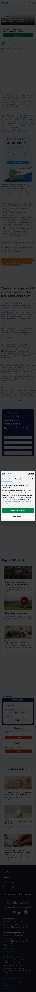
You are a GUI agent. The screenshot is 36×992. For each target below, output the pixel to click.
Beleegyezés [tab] (6, 479)
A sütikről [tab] (29, 479)
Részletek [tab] (18, 479)
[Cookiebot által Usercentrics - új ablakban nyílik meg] (26, 474)
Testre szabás (17, 516)
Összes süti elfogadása (18, 510)
